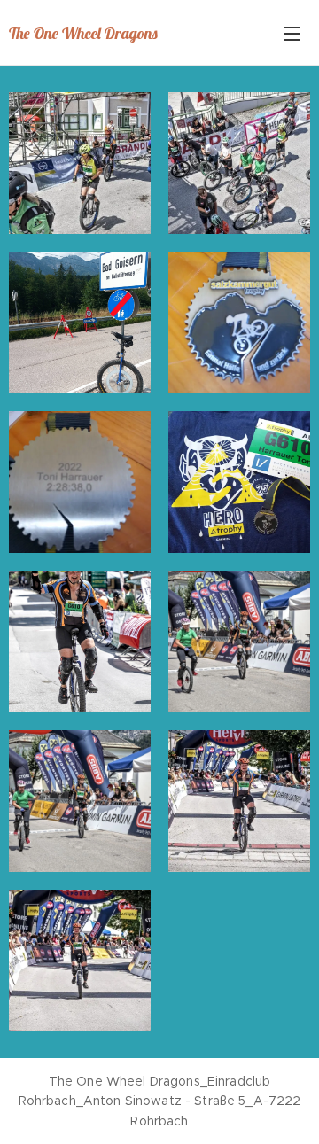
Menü (292, 33)
